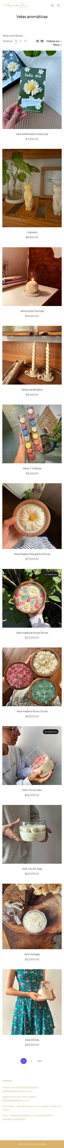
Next (40, 1061)
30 (25, 41)
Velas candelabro (32, 389)
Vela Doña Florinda (32, 311)
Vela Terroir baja (32, 868)
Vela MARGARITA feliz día (32, 134)
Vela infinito (32, 1040)
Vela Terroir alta (32, 790)
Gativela (32, 232)
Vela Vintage (32, 954)
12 (16, 41)
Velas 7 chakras (32, 468)
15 (20, 41)
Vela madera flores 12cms (32, 711)
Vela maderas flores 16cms (32, 632)
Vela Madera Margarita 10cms (32, 554)
